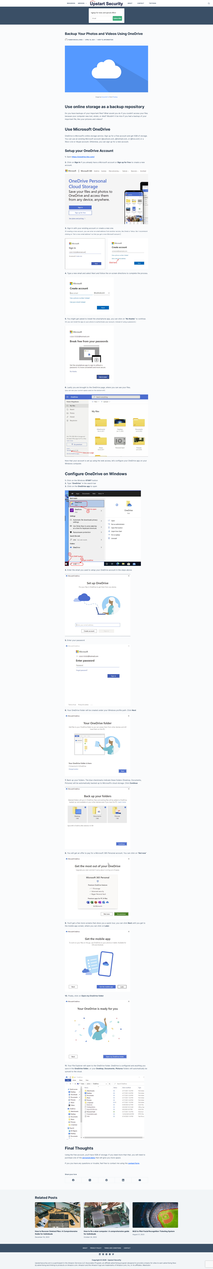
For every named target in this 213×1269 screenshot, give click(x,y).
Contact (140, 3)
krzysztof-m (105, 97)
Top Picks (152, 3)
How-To (100, 40)
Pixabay (115, 97)
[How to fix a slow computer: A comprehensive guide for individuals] (106, 1215)
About (130, 3)
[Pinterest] (106, 1180)
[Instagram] (110, 1254)
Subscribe (117, 18)
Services (81, 3)
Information (108, 40)
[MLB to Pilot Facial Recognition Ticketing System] (155, 1215)
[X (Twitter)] (90, 1180)
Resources (71, 3)
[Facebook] (73, 1180)
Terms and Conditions (112, 1248)
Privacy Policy (96, 1248)
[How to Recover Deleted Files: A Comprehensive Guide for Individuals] (57, 1215)
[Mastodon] (113, 1254)
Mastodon (146, 1265)
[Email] (139, 1180)
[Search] (209, 3)
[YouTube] (103, 1254)
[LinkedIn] (123, 1180)
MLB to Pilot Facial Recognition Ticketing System (154, 1231)
